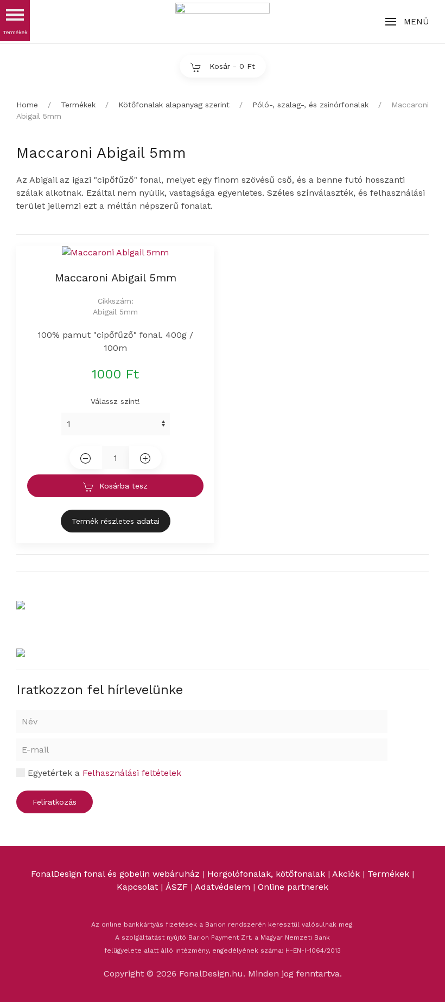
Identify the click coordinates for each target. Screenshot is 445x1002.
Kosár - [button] (231, 66)
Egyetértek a (103, 773)
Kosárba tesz (123, 485)
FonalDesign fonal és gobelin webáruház (115, 874)
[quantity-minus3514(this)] (85, 457)
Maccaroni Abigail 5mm (115, 277)
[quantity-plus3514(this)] (145, 457)
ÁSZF (177, 887)
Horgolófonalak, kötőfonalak (266, 874)
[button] (407, 21)
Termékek (388, 874)
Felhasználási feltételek (131, 773)
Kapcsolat (137, 887)
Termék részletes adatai (116, 521)
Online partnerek (293, 887)
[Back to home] (222, 21)
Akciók (346, 874)
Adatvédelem (224, 887)
